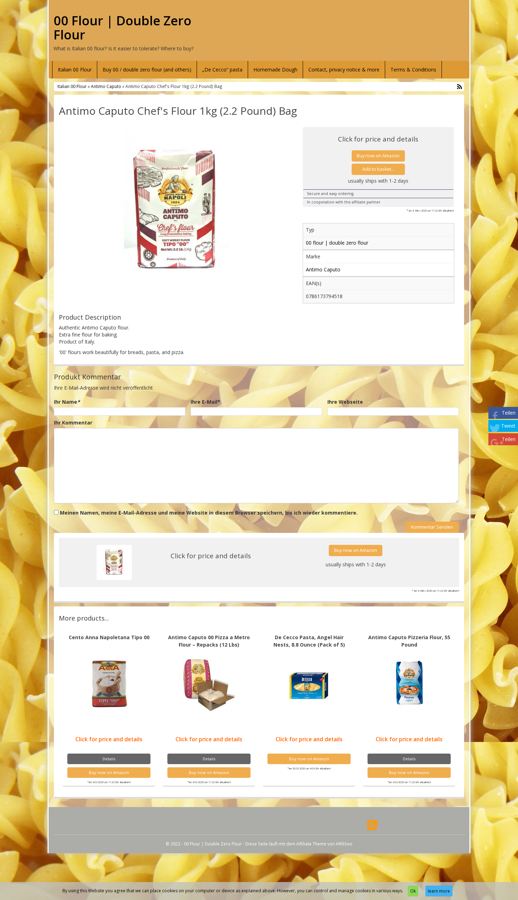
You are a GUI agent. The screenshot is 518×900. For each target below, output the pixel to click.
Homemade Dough (275, 69)
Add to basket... (378, 169)
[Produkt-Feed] (372, 824)
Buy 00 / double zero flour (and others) (147, 69)
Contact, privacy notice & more (344, 69)
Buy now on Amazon (378, 156)
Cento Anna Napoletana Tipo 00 (109, 637)
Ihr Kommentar (73, 422)
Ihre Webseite (345, 401)
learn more (439, 891)
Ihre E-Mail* (205, 401)
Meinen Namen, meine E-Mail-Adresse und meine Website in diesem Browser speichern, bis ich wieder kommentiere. (209, 512)
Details (109, 758)
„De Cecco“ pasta (222, 69)
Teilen (509, 412)
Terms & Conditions (413, 69)
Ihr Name (67, 401)
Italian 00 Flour (75, 69)
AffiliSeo (344, 843)
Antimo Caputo (106, 86)
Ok (413, 891)
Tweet (508, 425)
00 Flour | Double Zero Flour (122, 28)
